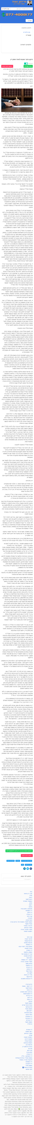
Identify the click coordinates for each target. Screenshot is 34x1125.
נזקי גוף (30, 1048)
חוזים (30, 903)
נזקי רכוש (29, 1050)
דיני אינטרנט (29, 1018)
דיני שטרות (29, 1029)
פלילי (30, 895)
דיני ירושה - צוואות (27, 986)
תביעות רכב (29, 1044)
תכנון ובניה (29, 1052)
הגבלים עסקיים (28, 956)
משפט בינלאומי (28, 952)
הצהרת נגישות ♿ (27, 1067)
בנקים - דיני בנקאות (26, 959)
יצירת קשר (29, 976)
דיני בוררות (29, 995)
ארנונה (30, 1001)
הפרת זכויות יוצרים (27, 1005)
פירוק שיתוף (29, 1007)
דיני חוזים (29, 999)
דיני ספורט (29, 950)
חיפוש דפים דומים (7, 66)
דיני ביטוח (29, 990)
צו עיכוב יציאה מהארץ (26, 992)
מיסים (30, 907)
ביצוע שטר (29, 958)
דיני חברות (29, 967)
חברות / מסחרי (28, 925)
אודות (30, 1035)
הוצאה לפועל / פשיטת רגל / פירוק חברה (21, 922)
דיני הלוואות (29, 965)
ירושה (30, 905)
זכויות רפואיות (28, 948)
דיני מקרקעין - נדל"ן (27, 1056)
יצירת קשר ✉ (28, 66)
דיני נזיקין (29, 912)
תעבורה (30, 918)
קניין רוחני (29, 916)
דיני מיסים (29, 969)
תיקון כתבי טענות (10, 860)
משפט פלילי (29, 1065)
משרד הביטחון (28, 927)
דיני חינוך (29, 997)
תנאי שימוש (29, 1069)
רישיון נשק (29, 1010)
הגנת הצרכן (29, 920)
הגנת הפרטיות (28, 1012)
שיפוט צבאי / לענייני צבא (25, 946)
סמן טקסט (31, 63)
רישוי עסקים (29, 1031)
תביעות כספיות (28, 942)
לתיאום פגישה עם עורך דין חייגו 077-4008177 (19, 851)
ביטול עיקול (29, 971)
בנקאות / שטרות (27, 901)
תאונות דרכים (28, 1039)
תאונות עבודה (28, 1041)
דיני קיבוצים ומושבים (26, 978)
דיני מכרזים (29, 1020)
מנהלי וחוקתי (28, 924)
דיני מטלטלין (29, 1016)
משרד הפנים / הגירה (26, 929)
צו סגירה (29, 1024)
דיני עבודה (29, 914)
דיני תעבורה (29, 1063)
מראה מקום (29, 963)
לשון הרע (29, 973)
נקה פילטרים (26, 32)
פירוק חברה (29, 984)
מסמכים (17, 860)
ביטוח (30, 897)
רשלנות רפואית (28, 931)
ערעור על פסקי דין (27, 1046)
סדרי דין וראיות (28, 864)
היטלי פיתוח (29, 1014)
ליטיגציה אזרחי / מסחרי (25, 1060)
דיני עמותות (29, 944)
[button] (31, 868)
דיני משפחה (29, 910)
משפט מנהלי (28, 1009)
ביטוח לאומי (29, 899)
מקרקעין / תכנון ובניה (26, 908)
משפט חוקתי (28, 1022)
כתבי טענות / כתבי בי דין (26, 860)
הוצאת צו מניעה (28, 1043)
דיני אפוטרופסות (27, 993)
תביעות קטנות (28, 941)
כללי (22, 864)
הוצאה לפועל (28, 1003)
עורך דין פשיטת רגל (27, 954)
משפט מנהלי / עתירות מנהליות (23, 1058)
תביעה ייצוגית (28, 939)
